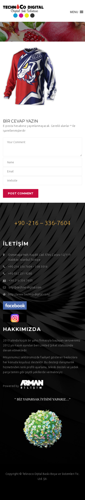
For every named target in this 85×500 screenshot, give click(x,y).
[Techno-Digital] (23, 11)
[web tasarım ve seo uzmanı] (15, 305)
